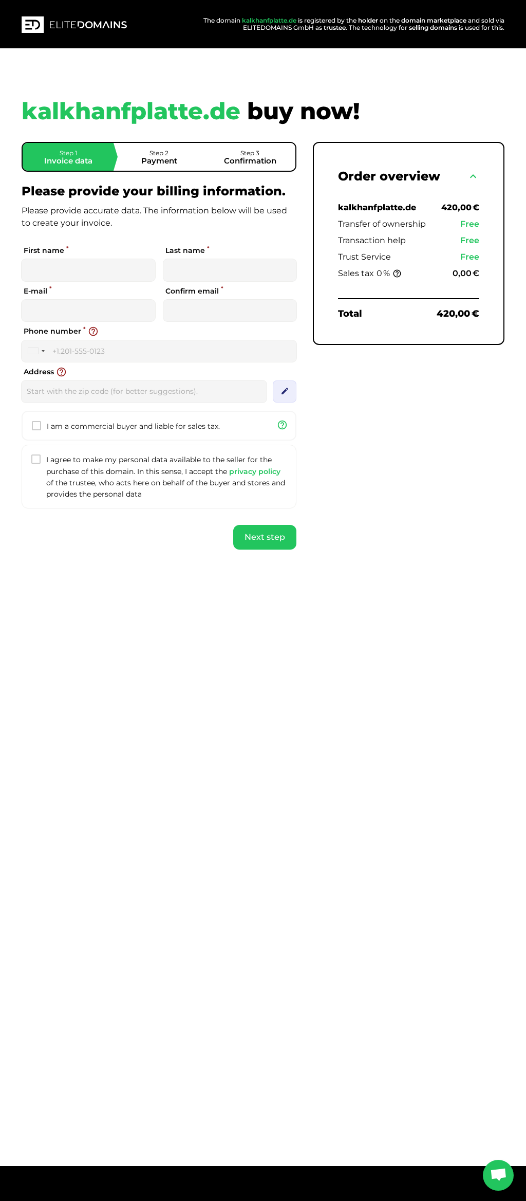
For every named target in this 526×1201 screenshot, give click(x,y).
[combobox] (36, 351)
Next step (265, 537)
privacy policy (254, 471)
